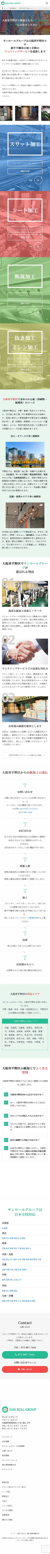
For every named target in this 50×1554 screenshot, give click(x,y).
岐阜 (27, 1259)
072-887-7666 (26, 812)
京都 (7, 1269)
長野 (23, 1259)
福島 (23, 1238)
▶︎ (38, 180)
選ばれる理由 (7, 1519)
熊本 (15, 1301)
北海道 (4, 1228)
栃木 (7, 1248)
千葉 (19, 1248)
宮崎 (23, 1301)
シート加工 (6, 1491)
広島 (15, 1279)
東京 (23, 1248)
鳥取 (3, 1279)
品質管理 (5, 1515)
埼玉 (15, 1248)
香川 (7, 1290)
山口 (19, 1279)
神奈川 (28, 1248)
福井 (15, 1259)
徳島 (3, 1290)
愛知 (35, 1259)
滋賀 (3, 1269)
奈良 (19, 1269)
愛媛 (11, 1290)
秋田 (15, 1238)
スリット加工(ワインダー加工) (14, 1487)
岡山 (11, 1279)
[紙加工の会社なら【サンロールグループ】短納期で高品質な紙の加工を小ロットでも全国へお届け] (11, 3)
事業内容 (5, 1482)
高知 (15, 1290)
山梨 (19, 1259)
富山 (7, 1259)
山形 (19, 1238)
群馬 (11, 1248)
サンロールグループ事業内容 (25, 917)
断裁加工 (5, 1496)
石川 (11, 1259)
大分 (19, 1301)
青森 (3, 1238)
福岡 (3, 1301)
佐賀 (7, 1301)
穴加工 (4, 1501)
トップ (13, 1533)
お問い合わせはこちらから (26, 808)
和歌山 (24, 1269)
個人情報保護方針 (9, 1464)
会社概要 (5, 1441)
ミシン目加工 (7, 1505)
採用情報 (5, 1455)
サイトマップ (7, 1469)
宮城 (11, 1238)
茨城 (3, 1248)
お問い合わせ (7, 1450)
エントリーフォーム (9, 1460)
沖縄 (33, 1301)
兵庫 (15, 1269)
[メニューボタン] (47, 3)
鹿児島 (28, 1301)
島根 (7, 1279)
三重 (39, 1259)
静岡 (31, 1259)
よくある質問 (7, 1510)
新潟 (3, 1259)
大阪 (11, 1269)
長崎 (11, 1301)
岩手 (7, 1238)
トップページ (7, 1436)
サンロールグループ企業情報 (13, 1446)
